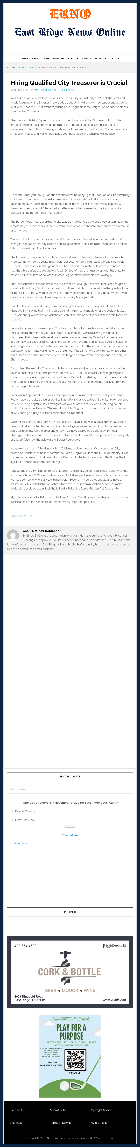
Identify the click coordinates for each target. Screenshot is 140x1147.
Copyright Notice (100, 1110)
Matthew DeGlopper (45, 90)
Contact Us (17, 1110)
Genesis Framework (81, 1138)
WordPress (100, 1138)
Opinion (28, 516)
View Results (70, 834)
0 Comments (67, 90)
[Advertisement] (70, 164)
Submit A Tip (58, 1110)
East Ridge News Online (70, 14)
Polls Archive (19, 843)
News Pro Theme (56, 1138)
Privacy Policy (98, 1122)
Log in (111, 1138)
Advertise (16, 1122)
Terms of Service (60, 1122)
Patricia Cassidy (25, 811)
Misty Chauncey (25, 820)
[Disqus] (70, 624)
